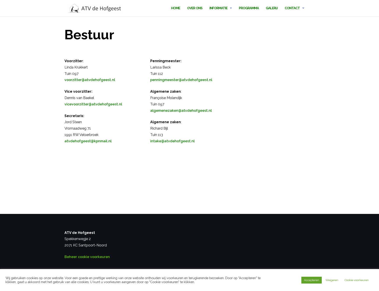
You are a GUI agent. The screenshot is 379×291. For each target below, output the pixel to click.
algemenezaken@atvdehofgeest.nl (181, 110)
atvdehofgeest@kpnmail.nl (88, 141)
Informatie (218, 8)
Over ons (194, 8)
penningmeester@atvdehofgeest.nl (181, 80)
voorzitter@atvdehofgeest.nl (89, 80)
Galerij (272, 8)
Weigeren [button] (331, 280)
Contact (292, 8)
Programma (249, 8)
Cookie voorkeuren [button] (357, 280)
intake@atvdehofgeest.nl (172, 141)
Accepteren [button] (311, 280)
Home (175, 8)
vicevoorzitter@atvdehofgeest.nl (93, 104)
